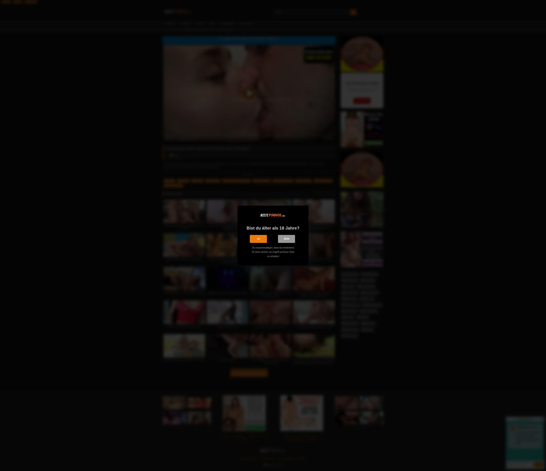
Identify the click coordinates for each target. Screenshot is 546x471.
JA (258, 239)
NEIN (286, 239)
